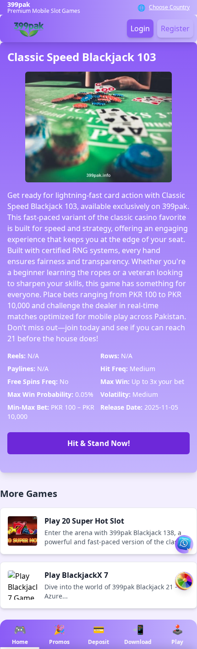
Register (175, 28)
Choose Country (169, 7)
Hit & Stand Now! (98, 443)
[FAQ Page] (184, 544)
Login (140, 28)
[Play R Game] (184, 581)
